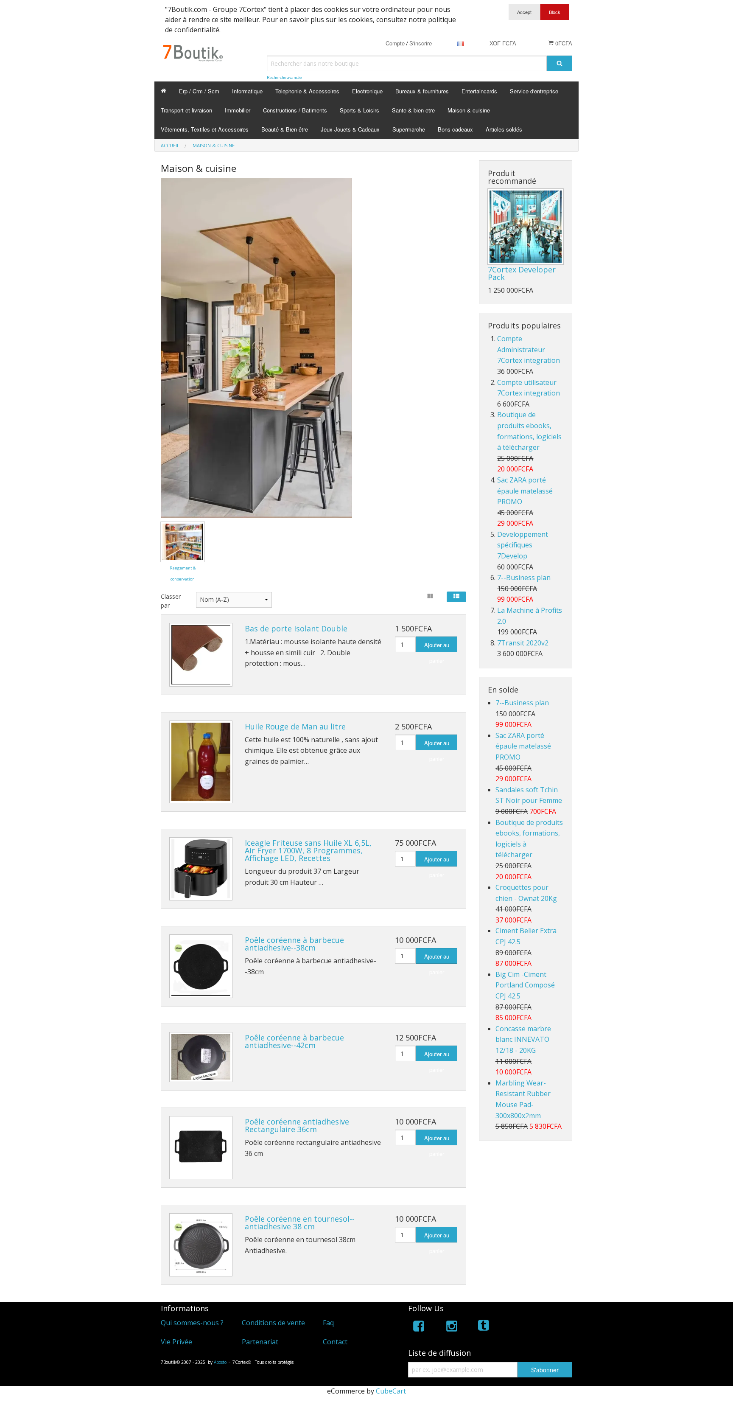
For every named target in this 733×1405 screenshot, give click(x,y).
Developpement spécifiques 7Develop (522, 545)
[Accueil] (163, 91)
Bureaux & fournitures (422, 91)
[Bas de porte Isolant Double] (201, 654)
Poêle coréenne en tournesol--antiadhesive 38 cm (300, 1222)
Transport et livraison (186, 110)
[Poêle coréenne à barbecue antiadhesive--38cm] (201, 966)
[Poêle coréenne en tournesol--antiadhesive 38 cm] (201, 1245)
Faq (328, 1322)
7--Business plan (524, 577)
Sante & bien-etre (413, 110)
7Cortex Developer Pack (522, 273)
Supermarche (408, 129)
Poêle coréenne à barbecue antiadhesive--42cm (294, 1041)
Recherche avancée (284, 77)
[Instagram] (451, 1327)
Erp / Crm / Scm (199, 91)
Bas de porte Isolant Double (296, 628)
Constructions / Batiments (295, 110)
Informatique (247, 91)
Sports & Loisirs (359, 110)
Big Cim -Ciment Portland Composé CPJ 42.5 (525, 985)
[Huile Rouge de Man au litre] (201, 762)
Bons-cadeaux (455, 129)
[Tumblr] (484, 1327)
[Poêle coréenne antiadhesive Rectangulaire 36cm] (201, 1147)
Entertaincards (479, 91)
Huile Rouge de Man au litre (295, 726)
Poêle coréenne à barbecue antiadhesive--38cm (294, 944)
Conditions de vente (273, 1322)
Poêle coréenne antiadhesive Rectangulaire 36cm (297, 1125)
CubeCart (391, 1391)
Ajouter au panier (436, 646)
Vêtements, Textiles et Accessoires (205, 129)
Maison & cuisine (469, 110)
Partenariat (260, 1341)
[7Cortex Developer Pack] (525, 226)
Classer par (171, 600)
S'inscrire (420, 43)
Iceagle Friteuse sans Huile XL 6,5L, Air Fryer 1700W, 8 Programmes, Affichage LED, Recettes (308, 850)
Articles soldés (504, 129)
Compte (395, 43)
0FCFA (563, 43)
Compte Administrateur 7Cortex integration (528, 349)
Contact (335, 1341)
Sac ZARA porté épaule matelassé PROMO (525, 490)
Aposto (220, 1362)
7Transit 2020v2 (522, 643)
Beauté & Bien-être (284, 129)
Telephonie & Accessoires (307, 91)
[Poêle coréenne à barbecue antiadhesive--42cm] (201, 1057)
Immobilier (237, 110)
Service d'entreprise (534, 91)
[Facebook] (418, 1327)
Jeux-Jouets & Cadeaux (350, 129)
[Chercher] (559, 63)
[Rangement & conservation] (182, 541)
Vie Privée (176, 1341)
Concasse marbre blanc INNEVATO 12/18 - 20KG (523, 1039)
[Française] (460, 43)
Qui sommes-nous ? (192, 1322)
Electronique (367, 91)
